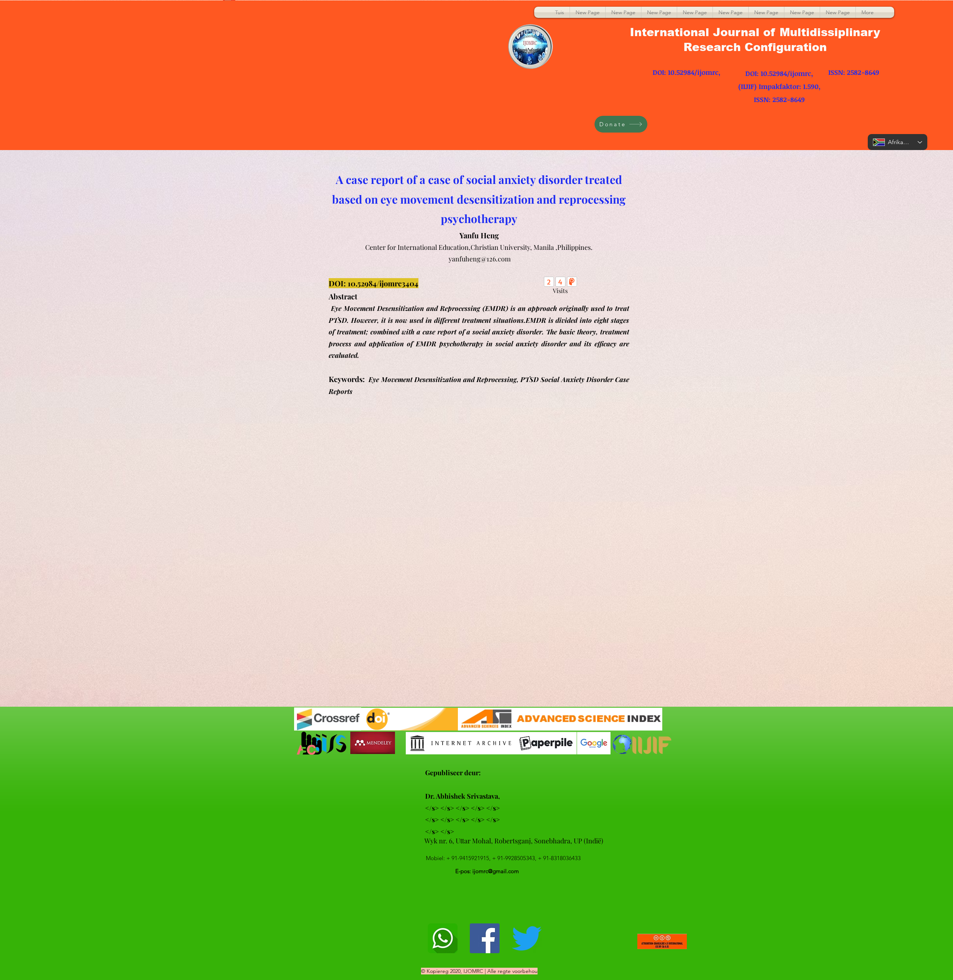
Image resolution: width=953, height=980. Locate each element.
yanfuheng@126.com (480, 258)
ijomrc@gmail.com (495, 871)
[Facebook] (485, 938)
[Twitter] (527, 938)
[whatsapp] (443, 938)
